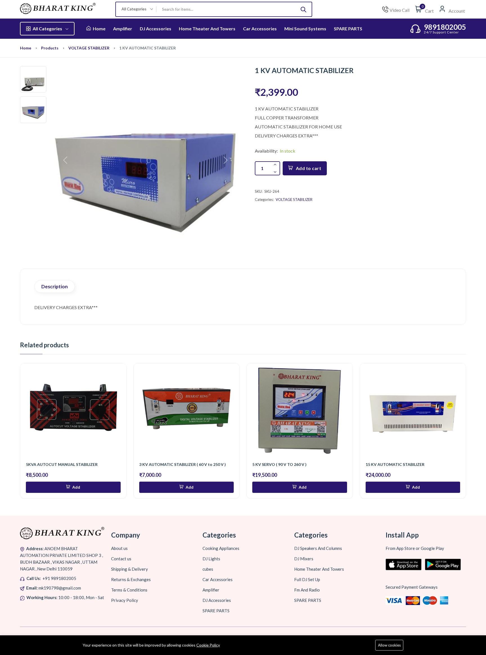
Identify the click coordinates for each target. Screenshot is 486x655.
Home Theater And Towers (207, 28)
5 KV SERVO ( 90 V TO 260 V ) (279, 464)
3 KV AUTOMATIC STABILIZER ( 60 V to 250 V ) (182, 464)
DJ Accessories (155, 28)
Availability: (266, 150)
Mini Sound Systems (305, 28)
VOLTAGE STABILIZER (88, 48)
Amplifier (122, 28)
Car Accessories (260, 28)
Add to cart (308, 168)
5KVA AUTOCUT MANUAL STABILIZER (62, 464)
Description (54, 286)
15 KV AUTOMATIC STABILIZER (395, 464)
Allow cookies (389, 645)
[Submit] (303, 9)
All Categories (47, 28)
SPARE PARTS (348, 28)
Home (98, 28)
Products (49, 48)
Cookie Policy (208, 645)
